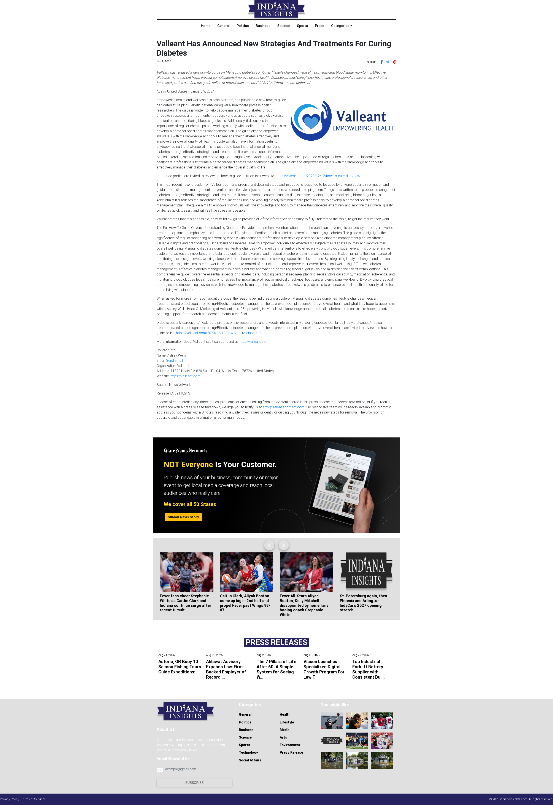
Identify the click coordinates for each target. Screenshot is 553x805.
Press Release (291, 752)
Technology (248, 752)
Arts (283, 737)
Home (205, 26)
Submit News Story (183, 517)
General (223, 26)
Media (284, 730)
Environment (290, 745)
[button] (382, 62)
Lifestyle (287, 722)
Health (285, 714)
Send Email (174, 360)
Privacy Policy (9, 799)
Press (319, 26)
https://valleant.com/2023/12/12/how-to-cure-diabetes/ (318, 176)
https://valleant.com (254, 341)
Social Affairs (250, 760)
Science (283, 26)
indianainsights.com (514, 799)
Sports (302, 26)
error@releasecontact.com (283, 407)
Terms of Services (33, 799)
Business (263, 26)
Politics (243, 26)
